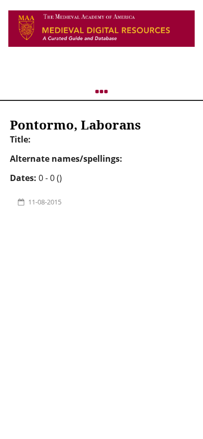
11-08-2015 (44, 201)
